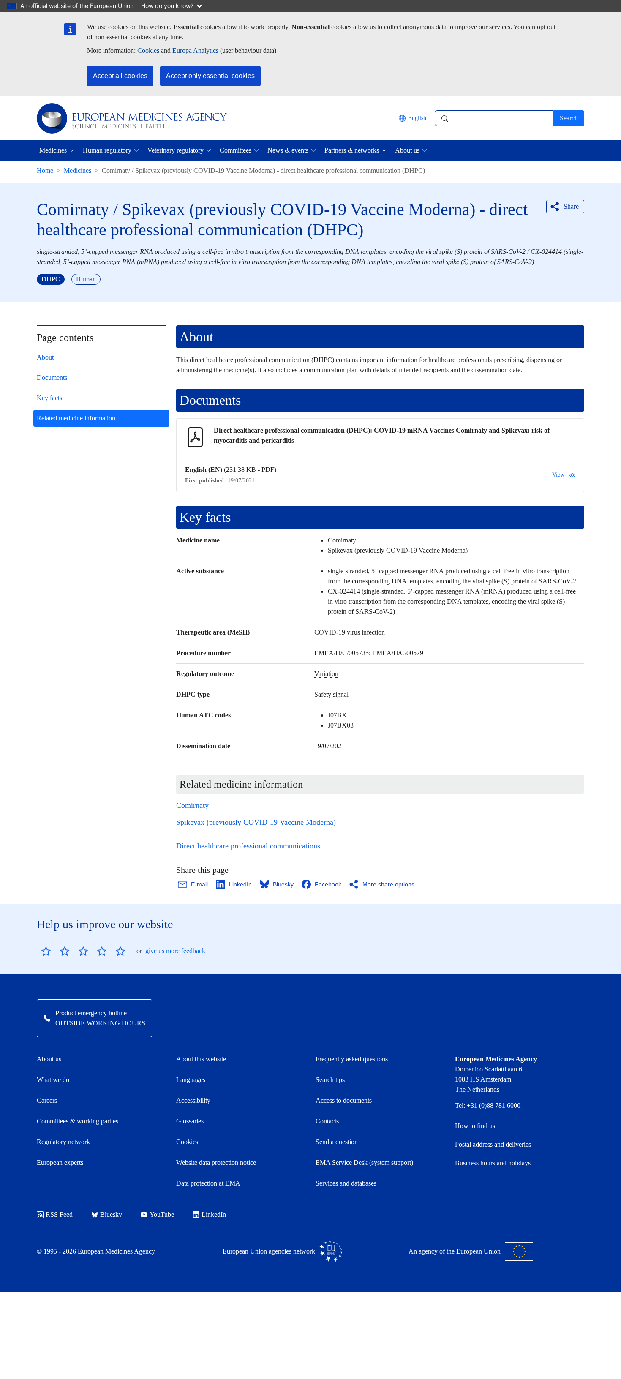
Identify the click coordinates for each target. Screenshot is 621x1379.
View (558, 474)
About (45, 357)
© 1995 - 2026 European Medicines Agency (96, 1251)
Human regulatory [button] (107, 150)
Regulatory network (63, 1141)
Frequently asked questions (352, 1059)
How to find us (475, 1125)
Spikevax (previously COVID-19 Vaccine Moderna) (256, 822)
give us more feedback (175, 950)
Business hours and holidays (493, 1162)
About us (49, 1059)
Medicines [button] (53, 150)
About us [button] (407, 150)
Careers (47, 1100)
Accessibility (193, 1100)
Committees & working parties (77, 1121)
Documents (52, 377)
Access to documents (344, 1100)
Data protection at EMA (208, 1183)
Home (45, 170)
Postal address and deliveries (493, 1144)
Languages (190, 1079)
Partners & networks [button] (351, 150)
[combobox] (494, 118)
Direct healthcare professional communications (248, 846)
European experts (60, 1162)
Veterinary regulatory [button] (175, 150)
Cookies (148, 50)
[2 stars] (55, 951)
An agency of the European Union (455, 1251)
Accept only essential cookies (210, 75)
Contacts (327, 1121)
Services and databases (346, 1183)
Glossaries (190, 1121)
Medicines (77, 170)
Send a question (337, 1141)
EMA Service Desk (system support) (364, 1162)
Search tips (330, 1079)
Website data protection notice (216, 1162)
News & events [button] (287, 150)
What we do (53, 1079)
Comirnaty (192, 805)
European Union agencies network (269, 1251)
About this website (201, 1059)
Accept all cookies (120, 75)
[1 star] (46, 951)
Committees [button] (235, 150)
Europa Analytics (195, 50)
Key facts (49, 397)
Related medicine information (76, 418)
